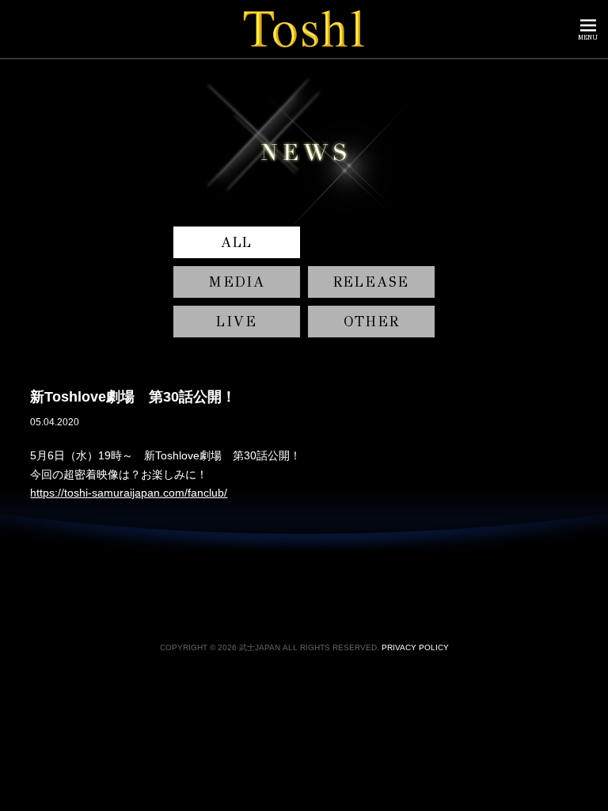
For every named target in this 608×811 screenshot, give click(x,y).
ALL (237, 242)
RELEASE (371, 282)
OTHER (372, 321)
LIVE (236, 321)
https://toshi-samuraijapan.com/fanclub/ (128, 492)
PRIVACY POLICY (415, 647)
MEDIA (236, 282)
